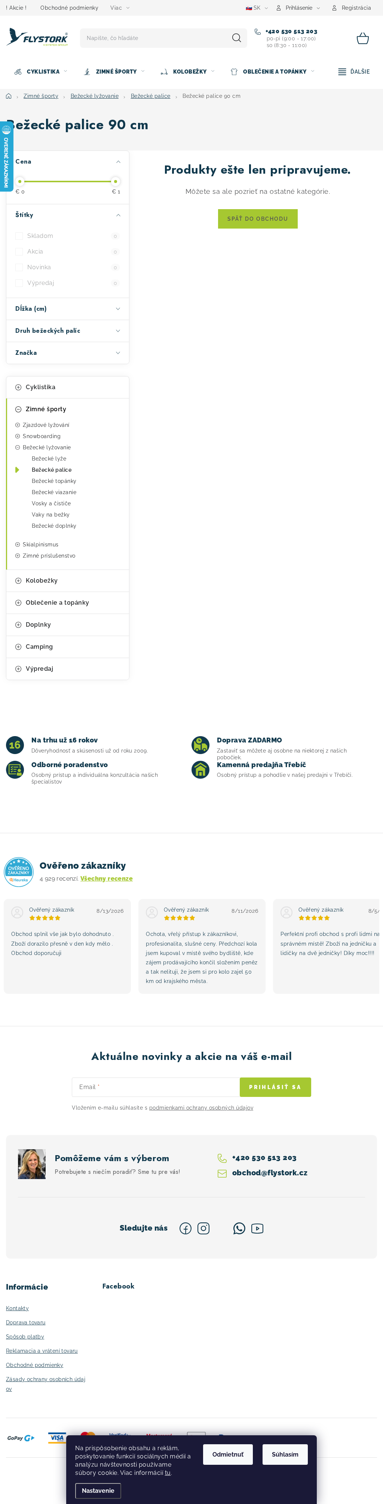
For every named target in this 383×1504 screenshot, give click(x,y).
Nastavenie (98, 1490)
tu (168, 1472)
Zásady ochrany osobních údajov (45, 1384)
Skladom (72, 235)
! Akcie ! (16, 8)
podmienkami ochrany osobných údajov (201, 1108)
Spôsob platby (25, 1337)
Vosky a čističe (51, 503)
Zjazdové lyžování (46, 425)
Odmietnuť (227, 1454)
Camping (39, 646)
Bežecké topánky (54, 481)
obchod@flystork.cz (269, 1172)
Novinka (72, 267)
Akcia (72, 251)
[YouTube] (257, 1228)
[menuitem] (40, 72)
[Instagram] (203, 1228)
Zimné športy (46, 409)
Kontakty (17, 1308)
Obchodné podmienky (69, 8)
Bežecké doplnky (54, 526)
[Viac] (354, 72)
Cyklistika (40, 387)
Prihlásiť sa (275, 1087)
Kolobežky (42, 580)
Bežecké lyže (49, 459)
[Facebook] (186, 1228)
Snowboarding (42, 436)
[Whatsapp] (239, 1228)
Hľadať (236, 38)
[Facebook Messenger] (221, 1228)
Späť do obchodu (257, 219)
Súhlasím (285, 1454)
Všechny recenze (106, 878)
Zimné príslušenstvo (49, 556)
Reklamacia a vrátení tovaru (42, 1351)
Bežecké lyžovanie (47, 447)
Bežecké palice (51, 470)
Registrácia (356, 8)
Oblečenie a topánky (57, 602)
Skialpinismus (41, 545)
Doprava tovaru (26, 1322)
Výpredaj (72, 282)
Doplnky (38, 624)
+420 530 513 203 (290, 31)
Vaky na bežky (51, 515)
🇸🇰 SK (253, 8)
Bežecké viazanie (54, 492)
